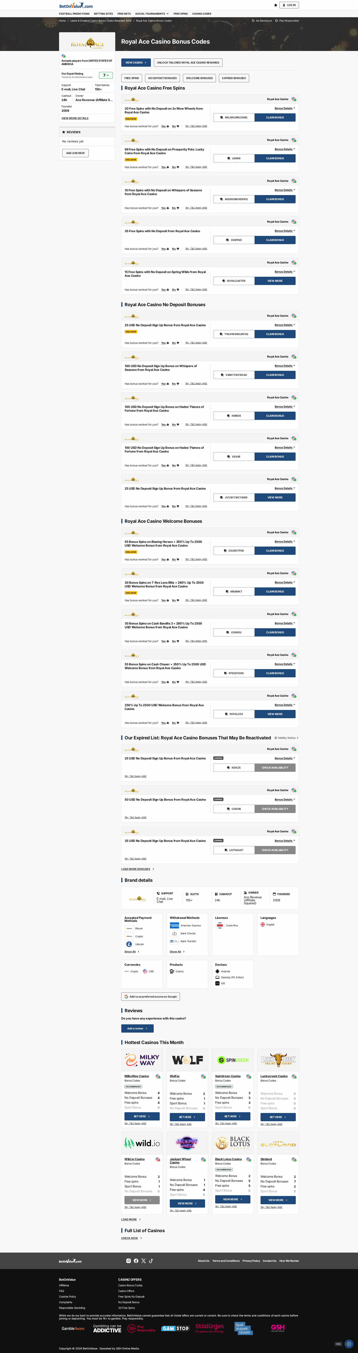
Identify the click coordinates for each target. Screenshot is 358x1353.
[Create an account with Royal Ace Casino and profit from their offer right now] (196, 127)
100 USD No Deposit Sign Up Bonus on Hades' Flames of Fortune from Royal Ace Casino (164, 408)
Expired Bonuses (234, 78)
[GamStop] (175, 1328)
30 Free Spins (126, 1307)
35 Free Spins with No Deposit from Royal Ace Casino (162, 231)
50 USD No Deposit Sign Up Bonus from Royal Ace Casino (165, 799)
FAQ (61, 1290)
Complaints (65, 1302)
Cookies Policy (67, 1296)
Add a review (75, 153)
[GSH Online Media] (278, 1328)
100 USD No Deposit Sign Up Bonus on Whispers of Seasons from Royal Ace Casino (161, 368)
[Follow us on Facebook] (136, 1261)
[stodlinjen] (209, 1328)
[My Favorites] (275, 5)
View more (274, 280)
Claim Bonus (275, 117)
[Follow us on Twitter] (143, 1261)
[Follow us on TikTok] (151, 1261)
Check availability (275, 767)
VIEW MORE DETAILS (74, 118)
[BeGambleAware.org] (73, 1328)
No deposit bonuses (162, 78)
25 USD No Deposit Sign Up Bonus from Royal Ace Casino (165, 488)
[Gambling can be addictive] (107, 1328)
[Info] (349, 1344)
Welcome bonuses (199, 78)
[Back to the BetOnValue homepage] (76, 5)
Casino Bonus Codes (130, 1285)
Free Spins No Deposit (131, 1296)
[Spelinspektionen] (244, 1328)
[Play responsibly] (141, 1328)
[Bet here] (135, 1124)
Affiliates (64, 1285)
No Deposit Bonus (128, 1302)
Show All (130, 951)
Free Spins (131, 78)
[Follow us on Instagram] (128, 1261)
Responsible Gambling (72, 1307)
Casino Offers (126, 1290)
